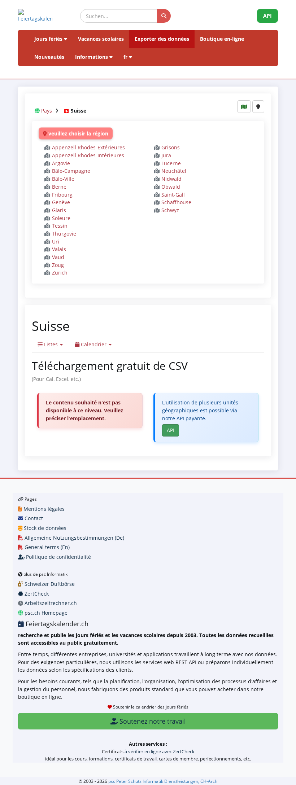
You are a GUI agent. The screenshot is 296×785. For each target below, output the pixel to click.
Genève (61, 202)
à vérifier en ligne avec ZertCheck (160, 751)
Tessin (60, 225)
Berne (59, 186)
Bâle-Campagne (71, 170)
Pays (46, 110)
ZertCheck (36, 593)
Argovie (61, 163)
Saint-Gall (173, 194)
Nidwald (171, 178)
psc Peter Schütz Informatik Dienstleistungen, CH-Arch (162, 781)
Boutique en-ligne (222, 38)
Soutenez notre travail (152, 721)
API (267, 15)
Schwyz (170, 210)
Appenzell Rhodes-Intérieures (88, 155)
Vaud (58, 257)
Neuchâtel (173, 170)
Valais (59, 249)
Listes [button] (51, 344)
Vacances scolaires (101, 38)
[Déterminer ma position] (258, 106)
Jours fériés (49, 38)
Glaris (59, 210)
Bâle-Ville (63, 178)
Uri (55, 241)
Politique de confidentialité (58, 556)
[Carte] (244, 106)
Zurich (60, 272)
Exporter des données (162, 38)
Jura (166, 155)
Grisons (170, 147)
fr (126, 56)
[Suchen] (164, 16)
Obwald (170, 186)
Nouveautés (49, 56)
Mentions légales (43, 508)
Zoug (58, 265)
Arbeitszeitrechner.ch (50, 603)
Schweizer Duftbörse (49, 583)
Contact (33, 518)
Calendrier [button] (93, 344)
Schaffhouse (176, 202)
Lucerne (171, 163)
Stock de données (44, 528)
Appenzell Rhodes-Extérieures (88, 147)
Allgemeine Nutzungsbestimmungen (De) (73, 537)
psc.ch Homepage (45, 612)
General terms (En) (46, 547)
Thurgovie (64, 233)
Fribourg (62, 194)
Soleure (61, 218)
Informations (92, 56)
